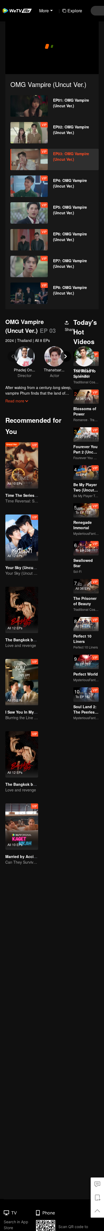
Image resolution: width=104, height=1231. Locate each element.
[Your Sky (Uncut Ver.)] (21, 537)
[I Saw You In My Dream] (21, 682)
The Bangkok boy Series (27, 639)
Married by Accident (23, 856)
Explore (74, 10)
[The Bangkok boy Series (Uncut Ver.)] (21, 754)
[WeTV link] (17, 10)
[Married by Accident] (21, 826)
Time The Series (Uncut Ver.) (31, 495)
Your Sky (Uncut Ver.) (24, 567)
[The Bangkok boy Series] (21, 610)
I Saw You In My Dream (25, 712)
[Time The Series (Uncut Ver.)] (21, 465)
